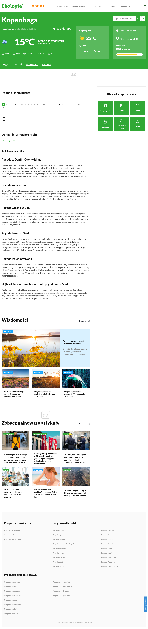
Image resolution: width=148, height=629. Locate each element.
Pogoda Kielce (58, 553)
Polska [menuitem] (113, 6)
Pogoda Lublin (58, 566)
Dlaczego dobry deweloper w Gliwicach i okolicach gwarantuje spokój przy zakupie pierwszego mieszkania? (45, 458)
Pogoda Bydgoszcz (60, 535)
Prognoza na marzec (12, 591)
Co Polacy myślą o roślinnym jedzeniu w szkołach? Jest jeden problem (13, 493)
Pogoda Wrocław (108, 562)
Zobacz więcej (84, 321)
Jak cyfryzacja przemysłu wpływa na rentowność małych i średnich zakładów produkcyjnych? (75, 458)
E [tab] (15, 104)
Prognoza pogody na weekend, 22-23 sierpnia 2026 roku (74, 394)
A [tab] (3, 104)
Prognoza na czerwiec (12, 605)
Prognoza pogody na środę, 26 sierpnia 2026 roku (74, 342)
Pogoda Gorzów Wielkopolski (64, 544)
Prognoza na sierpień (12, 613)
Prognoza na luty (10, 586)
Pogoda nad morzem (12, 530)
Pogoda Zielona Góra (109, 566)
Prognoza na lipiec (11, 609)
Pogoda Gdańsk (59, 539)
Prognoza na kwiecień (12, 596)
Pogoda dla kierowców (13, 535)
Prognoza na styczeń (12, 582)
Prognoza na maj (10, 600)
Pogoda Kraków (59, 557)
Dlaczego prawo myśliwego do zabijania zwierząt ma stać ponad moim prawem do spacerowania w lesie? (15, 458)
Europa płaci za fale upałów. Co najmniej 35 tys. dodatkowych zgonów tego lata (45, 493)
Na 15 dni (46, 64)
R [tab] (59, 104)
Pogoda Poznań (107, 539)
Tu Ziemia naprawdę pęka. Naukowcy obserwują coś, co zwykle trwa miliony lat (75, 493)
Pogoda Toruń (106, 553)
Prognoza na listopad (61, 591)
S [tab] (62, 104)
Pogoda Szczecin (107, 548)
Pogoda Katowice (59, 548)
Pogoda (37, 6)
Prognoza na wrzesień (61, 582)
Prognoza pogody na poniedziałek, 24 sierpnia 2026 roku (44, 394)
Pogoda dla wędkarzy (12, 539)
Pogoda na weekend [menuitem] (80, 6)
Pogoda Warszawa (108, 557)
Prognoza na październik (62, 586)
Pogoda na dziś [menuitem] (62, 6)
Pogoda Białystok (59, 530)
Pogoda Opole (106, 535)
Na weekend (32, 64)
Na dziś (19, 64)
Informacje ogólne (9, 141)
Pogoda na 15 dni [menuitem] (99, 6)
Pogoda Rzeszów (107, 544)
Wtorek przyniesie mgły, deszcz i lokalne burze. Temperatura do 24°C (14, 394)
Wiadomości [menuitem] (126, 6)
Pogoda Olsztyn (107, 530)
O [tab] (50, 104)
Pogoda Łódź (58, 562)
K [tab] (34, 104)
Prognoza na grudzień (61, 595)
